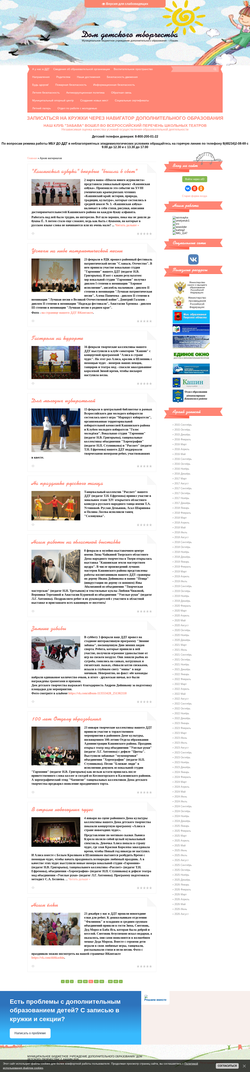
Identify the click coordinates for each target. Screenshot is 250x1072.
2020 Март (180, 610)
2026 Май (180, 904)
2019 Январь (181, 561)
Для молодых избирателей (63, 400)
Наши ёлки (44, 905)
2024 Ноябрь (181, 816)
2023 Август (181, 747)
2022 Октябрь (182, 708)
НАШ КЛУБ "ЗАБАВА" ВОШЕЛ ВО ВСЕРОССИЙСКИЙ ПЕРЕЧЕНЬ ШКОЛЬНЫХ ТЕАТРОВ (125, 125)
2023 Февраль (182, 728)
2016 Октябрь (182, 463)
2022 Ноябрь (181, 713)
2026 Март (180, 894)
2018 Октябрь (182, 547)
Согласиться (227, 1065)
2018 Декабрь (182, 556)
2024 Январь (181, 772)
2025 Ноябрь (181, 874)
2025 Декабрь (182, 879)
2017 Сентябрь (183, 488)
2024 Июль (180, 801)
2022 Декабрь (182, 718)
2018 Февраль (182, 512)
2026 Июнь (180, 909)
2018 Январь (181, 507)
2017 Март (180, 478)
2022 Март (180, 684)
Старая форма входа (194, 196)
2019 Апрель (181, 576)
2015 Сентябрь (183, 424)
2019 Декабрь (182, 600)
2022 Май (180, 693)
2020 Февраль (182, 605)
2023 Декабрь (182, 767)
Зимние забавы (48, 628)
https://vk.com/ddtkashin (47, 957)
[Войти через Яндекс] (194, 188)
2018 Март (180, 517)
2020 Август (181, 625)
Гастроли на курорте (57, 338)
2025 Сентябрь (183, 865)
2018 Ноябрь (181, 551)
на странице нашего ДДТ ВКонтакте (67, 312)
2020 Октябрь (182, 630)
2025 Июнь (180, 850)
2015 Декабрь (182, 434)
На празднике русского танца (67, 483)
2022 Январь (181, 674)
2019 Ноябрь (181, 596)
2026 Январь (181, 884)
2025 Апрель (181, 840)
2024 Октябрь (182, 811)
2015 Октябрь (182, 429)
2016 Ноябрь (181, 468)
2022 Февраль (182, 679)
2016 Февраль (182, 439)
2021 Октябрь (182, 659)
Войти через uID (194, 179)
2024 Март (180, 781)
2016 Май (180, 454)
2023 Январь (181, 723)
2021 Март (180, 644)
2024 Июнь (180, 796)
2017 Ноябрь (181, 498)
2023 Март (180, 732)
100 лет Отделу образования (66, 718)
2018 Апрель (181, 522)
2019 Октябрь (182, 591)
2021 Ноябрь (181, 664)
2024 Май (180, 791)
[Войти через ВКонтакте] (188, 188)
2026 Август (181, 914)
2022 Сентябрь (183, 703)
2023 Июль (180, 742)
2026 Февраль (182, 889)
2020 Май (180, 620)
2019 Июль (180, 581)
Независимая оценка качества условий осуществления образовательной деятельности (125, 129)
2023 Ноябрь (181, 762)
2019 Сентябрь (183, 586)
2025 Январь (181, 825)
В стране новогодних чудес (62, 809)
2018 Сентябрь (183, 542)
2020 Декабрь (182, 640)
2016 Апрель (181, 449)
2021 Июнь (180, 649)
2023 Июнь (180, 737)
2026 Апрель (181, 899)
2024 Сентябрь (183, 806)
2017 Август (181, 483)
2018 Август (181, 537)
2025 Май (180, 845)
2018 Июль (180, 532)
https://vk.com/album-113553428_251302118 (97, 693)
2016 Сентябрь (183, 459)
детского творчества (130, 34)
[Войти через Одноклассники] (201, 188)
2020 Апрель (181, 615)
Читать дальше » (127, 225)
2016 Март (180, 444)
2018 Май (180, 527)
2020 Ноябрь (181, 635)
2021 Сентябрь (183, 654)
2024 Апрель (181, 786)
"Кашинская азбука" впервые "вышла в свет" (84, 171)
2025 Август (181, 860)
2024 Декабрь (182, 821)
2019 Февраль (182, 566)
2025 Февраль (182, 830)
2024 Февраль (182, 777)
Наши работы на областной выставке (76, 542)
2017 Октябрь (182, 493)
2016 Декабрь (182, 473)
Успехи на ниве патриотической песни (77, 250)
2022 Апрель (181, 688)
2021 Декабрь (182, 669)
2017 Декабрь (182, 503)
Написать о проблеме (30, 1033)
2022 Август (181, 698)
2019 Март (180, 571)
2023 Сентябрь (183, 752)
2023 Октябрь (182, 757)
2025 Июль (180, 855)
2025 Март (180, 835)
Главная (32, 158)
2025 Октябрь (182, 869)
